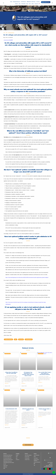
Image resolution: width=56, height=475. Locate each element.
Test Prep (38, 1)
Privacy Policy (27, 456)
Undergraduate (11, 32)
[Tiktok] (50, 469)
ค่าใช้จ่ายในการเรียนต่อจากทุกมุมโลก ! (28, 409)
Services (5, 453)
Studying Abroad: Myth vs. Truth (45, 409)
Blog (27, 3)
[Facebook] (42, 469)
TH (34, 465)
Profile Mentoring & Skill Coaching (8, 462)
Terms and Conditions (28, 455)
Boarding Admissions (16, 1)
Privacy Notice (27, 458)
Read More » (7, 383)
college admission (8, 339)
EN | (34, 463)
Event (30, 3)
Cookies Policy (27, 459)
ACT (4, 32)
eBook (33, 3)
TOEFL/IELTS (5, 465)
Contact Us (36, 3)
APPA (35, 456)
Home (11, 1)
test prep (21, 339)
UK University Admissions (7, 458)
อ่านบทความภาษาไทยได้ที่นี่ (8, 40)
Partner (35, 453)
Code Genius (36, 458)
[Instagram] (44, 469)
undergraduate (29, 339)
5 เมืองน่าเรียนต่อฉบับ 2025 (11, 408)
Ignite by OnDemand (37, 462)
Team (19, 3)
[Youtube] (48, 469)
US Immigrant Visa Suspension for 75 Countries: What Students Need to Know (28, 374)
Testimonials (23, 3)
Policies (26, 453)
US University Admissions (7, 456)
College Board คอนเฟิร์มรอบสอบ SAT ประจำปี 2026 (11, 373)
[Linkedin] (52, 469)
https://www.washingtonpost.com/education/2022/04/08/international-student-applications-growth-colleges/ (27, 277)
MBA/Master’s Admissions (31, 1)
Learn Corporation (36, 455)
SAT (6, 32)
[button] (45, 2)
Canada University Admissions (8, 459)
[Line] (46, 469)
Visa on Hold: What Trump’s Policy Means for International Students (44, 373)
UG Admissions (23, 1)
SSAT (4, 468)
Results (16, 3)
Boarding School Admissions (7, 455)
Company (17, 453)
